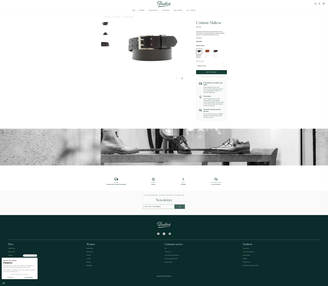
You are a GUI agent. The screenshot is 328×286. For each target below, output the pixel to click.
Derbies (10, 255)
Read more (199, 37)
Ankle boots (11, 248)
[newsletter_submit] (180, 206)
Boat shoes (11, 251)
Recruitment (246, 255)
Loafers (88, 258)
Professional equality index (250, 265)
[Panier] (324, 4)
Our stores (178, 10)
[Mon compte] (320, 4)
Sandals (88, 262)
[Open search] (316, 4)
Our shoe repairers (248, 251)
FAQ (166, 248)
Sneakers (89, 265)
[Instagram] (164, 234)
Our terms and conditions (172, 255)
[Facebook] (158, 234)
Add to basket (211, 72)
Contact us (168, 251)
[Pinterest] (170, 234)
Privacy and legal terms (171, 258)
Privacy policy (168, 262)
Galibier (245, 258)
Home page (107, 17)
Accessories (117, 17)
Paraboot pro (246, 262)
